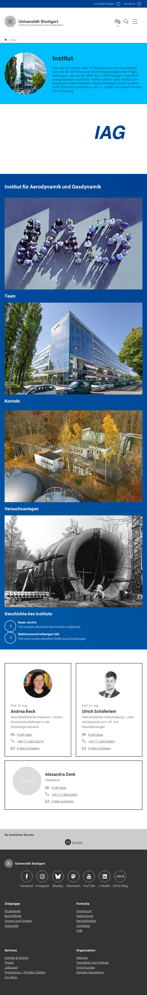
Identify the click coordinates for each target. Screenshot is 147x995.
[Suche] (126, 21)
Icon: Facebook (27, 876)
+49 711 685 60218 (30, 741)
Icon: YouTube (89, 876)
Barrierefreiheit (86, 921)
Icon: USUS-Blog (120, 876)
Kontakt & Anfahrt (17, 958)
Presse (9, 962)
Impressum (84, 911)
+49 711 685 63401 (64, 794)
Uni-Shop (11, 977)
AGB (79, 930)
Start (6, 40)
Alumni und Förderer (18, 921)
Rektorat (82, 958)
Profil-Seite (24, 735)
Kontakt (77, 842)
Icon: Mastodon (73, 876)
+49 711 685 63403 (101, 741)
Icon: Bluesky (58, 876)
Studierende (13, 911)
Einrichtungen (85, 967)
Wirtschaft (12, 926)
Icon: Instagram (42, 876)
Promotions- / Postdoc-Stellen (25, 972)
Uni (104, 3)
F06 (129, 3)
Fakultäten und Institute (92, 962)
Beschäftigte (13, 916)
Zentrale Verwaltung (90, 972)
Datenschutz (84, 916)
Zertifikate (83, 926)
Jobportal (11, 967)
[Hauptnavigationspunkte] (135, 21)
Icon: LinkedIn (104, 876)
